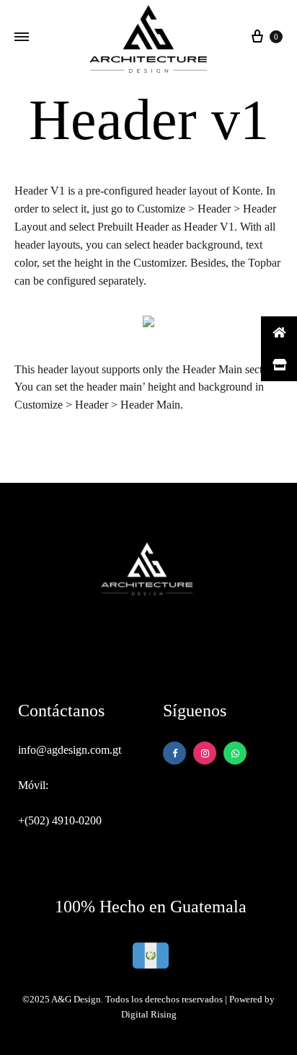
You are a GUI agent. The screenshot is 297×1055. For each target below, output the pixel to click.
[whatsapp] (204, 753)
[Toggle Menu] (21, 37)
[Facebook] (174, 753)
